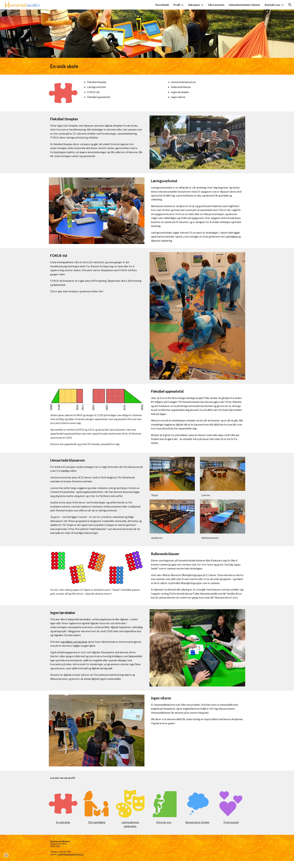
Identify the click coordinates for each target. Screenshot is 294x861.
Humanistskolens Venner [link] (244, 4)
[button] (290, 5)
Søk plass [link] (194, 4)
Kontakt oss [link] (272, 4)
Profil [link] (176, 4)
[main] (147, 66)
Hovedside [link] (162, 4)
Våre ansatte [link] (216, 4)
